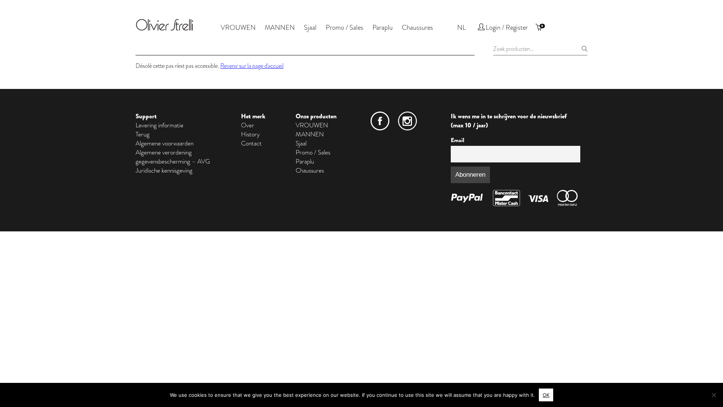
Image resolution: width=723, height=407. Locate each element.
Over (247, 125)
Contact (251, 143)
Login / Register (507, 27)
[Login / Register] (481, 28)
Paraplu (382, 27)
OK (546, 395)
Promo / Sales (344, 27)
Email (457, 140)
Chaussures (417, 27)
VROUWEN (238, 27)
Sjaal (310, 27)
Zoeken (584, 49)
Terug (142, 134)
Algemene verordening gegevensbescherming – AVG (173, 157)
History (250, 134)
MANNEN (280, 27)
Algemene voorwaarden (165, 143)
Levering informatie (159, 125)
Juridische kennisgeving (164, 170)
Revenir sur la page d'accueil (252, 65)
